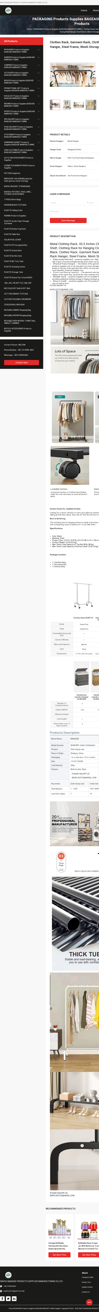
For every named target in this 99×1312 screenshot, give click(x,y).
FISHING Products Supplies (15, 216)
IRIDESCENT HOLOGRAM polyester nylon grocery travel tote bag (18, 180)
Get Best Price (59, 1255)
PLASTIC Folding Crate (13, 210)
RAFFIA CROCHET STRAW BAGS (17, 186)
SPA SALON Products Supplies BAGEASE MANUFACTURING (16, 120)
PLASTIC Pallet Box (12, 234)
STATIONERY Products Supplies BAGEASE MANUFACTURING (17, 136)
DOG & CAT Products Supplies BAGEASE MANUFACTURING (16, 97)
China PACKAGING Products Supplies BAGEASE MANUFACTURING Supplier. (35, 1308)
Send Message (68, 220)
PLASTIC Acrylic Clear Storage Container (16, 222)
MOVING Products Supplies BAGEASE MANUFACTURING (19, 105)
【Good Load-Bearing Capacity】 (66, 272)
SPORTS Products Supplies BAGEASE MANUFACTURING (19, 112)
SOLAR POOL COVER (12, 240)
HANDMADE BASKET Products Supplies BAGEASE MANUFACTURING (19, 143)
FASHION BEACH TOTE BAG (15, 205)
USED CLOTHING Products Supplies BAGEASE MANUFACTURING (18, 151)
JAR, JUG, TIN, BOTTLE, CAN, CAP (17, 283)
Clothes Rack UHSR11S (83, 618)
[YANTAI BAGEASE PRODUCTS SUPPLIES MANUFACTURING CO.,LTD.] (8, 10)
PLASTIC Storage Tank (13, 272)
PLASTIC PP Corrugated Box (15, 245)
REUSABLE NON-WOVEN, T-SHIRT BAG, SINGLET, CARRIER (19, 322)
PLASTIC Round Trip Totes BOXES (18, 278)
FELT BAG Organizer (12, 173)
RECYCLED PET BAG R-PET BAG (17, 288)
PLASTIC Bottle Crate (13, 256)
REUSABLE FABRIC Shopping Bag (17, 310)
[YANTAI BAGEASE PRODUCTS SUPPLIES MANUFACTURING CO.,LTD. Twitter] (8, 1298)
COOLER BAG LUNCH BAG (14, 305)
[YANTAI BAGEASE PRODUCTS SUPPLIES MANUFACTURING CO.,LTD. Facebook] (2, 1298)
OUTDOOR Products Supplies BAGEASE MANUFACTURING (16, 74)
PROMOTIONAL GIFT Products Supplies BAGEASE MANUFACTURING (19, 89)
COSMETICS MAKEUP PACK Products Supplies (19, 166)
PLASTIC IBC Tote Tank (13, 261)
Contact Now (22, 362)
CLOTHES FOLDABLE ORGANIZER (17, 299)
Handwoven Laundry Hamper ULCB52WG (82, 697)
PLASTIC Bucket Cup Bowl (15, 229)
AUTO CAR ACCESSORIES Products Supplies (18, 159)
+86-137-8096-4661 (26, 350)
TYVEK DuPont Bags (12, 199)
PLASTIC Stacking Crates (14, 267)
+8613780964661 (21, 355)
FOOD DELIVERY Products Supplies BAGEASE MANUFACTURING (18, 128)
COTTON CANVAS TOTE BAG (16, 294)
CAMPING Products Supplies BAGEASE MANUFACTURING (15, 66)
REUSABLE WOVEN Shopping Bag (17, 315)
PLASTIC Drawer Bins (13, 250)
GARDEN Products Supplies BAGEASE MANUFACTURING (19, 58)
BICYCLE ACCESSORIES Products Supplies (17, 330)
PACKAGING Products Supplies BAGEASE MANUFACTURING (58, 29)
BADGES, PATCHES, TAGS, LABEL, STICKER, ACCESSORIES (17, 193)
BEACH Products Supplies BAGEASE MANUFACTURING (19, 81)
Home (29, 29)
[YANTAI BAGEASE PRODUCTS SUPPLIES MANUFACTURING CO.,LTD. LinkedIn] (14, 1298)
